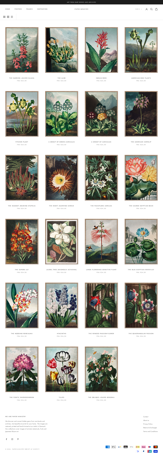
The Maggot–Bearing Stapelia (22, 206)
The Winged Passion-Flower (101, 334)
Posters (18, 9)
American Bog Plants (141, 78)
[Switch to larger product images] (4, 17)
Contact (145, 417)
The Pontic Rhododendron (22, 397)
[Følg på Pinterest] (18, 439)
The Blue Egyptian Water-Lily (141, 270)
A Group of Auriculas (101, 142)
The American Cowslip (141, 142)
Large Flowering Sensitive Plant (101, 270)
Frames (29, 9)
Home (7, 9)
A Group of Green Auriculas (62, 142)
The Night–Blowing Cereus (61, 206)
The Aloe (62, 78)
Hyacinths (61, 334)
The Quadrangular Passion (141, 334)
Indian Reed (101, 78)
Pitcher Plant (22, 142)
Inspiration (42, 9)
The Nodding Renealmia (22, 334)
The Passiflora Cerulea (101, 206)
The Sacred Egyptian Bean (141, 206)
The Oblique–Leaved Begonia (101, 397)
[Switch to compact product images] (12, 17)
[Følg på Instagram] (12, 439)
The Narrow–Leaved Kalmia (21, 78)
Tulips (61, 397)
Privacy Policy (147, 424)
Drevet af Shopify (32, 449)
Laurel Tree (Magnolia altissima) (61, 270)
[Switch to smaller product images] (8, 17)
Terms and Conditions (150, 431)
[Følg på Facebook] (6, 439)
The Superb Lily (22, 270)
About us (146, 420)
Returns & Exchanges (150, 428)
